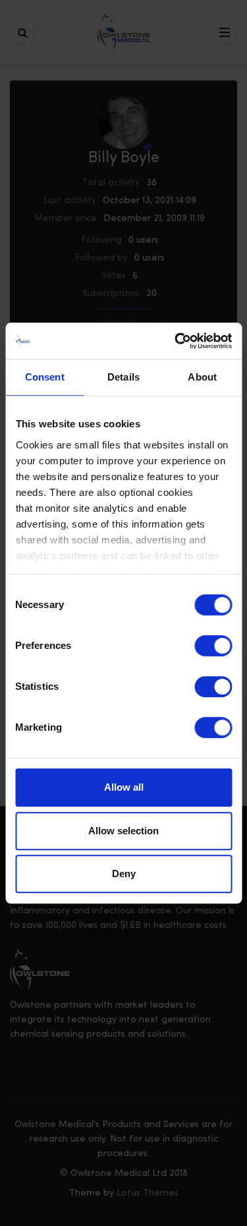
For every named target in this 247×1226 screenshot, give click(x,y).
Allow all (124, 787)
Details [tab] (123, 377)
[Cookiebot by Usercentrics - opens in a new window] (176, 341)
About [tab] (202, 377)
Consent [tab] (45, 377)
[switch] (213, 645)
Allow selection (123, 830)
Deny (124, 873)
